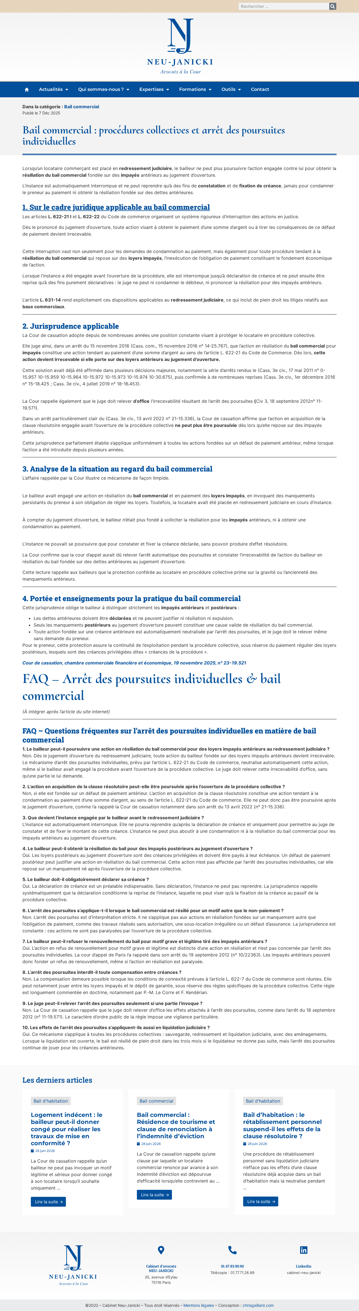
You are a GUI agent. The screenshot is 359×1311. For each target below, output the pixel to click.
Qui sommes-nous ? (101, 89)
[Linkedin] (304, 1250)
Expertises (151, 89)
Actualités (51, 89)
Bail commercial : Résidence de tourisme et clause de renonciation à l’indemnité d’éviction (176, 1125)
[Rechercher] (332, 6)
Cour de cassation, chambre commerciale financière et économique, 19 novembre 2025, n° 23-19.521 (134, 663)
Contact (260, 89)
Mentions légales (198, 1305)
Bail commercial (81, 106)
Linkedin (303, 1266)
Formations (192, 89)
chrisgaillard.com (258, 1305)
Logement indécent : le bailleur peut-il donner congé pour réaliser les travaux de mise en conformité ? (66, 1129)
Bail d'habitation (51, 1101)
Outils (228, 89)
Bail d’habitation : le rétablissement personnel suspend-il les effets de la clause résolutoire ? (282, 1125)
